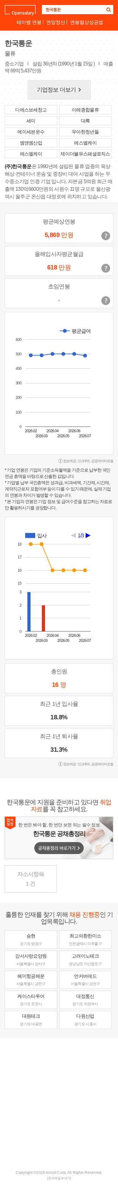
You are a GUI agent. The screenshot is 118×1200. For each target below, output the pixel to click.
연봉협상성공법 (86, 22)
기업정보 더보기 (60, 89)
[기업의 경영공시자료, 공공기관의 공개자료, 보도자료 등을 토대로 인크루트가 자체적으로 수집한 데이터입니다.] (105, 300)
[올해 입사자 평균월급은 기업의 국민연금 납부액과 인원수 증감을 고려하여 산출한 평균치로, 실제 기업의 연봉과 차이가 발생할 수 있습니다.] (105, 268)
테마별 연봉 (29, 22)
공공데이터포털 (102, 461)
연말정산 (55, 22)
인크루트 (84, 461)
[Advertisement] (59, 1103)
